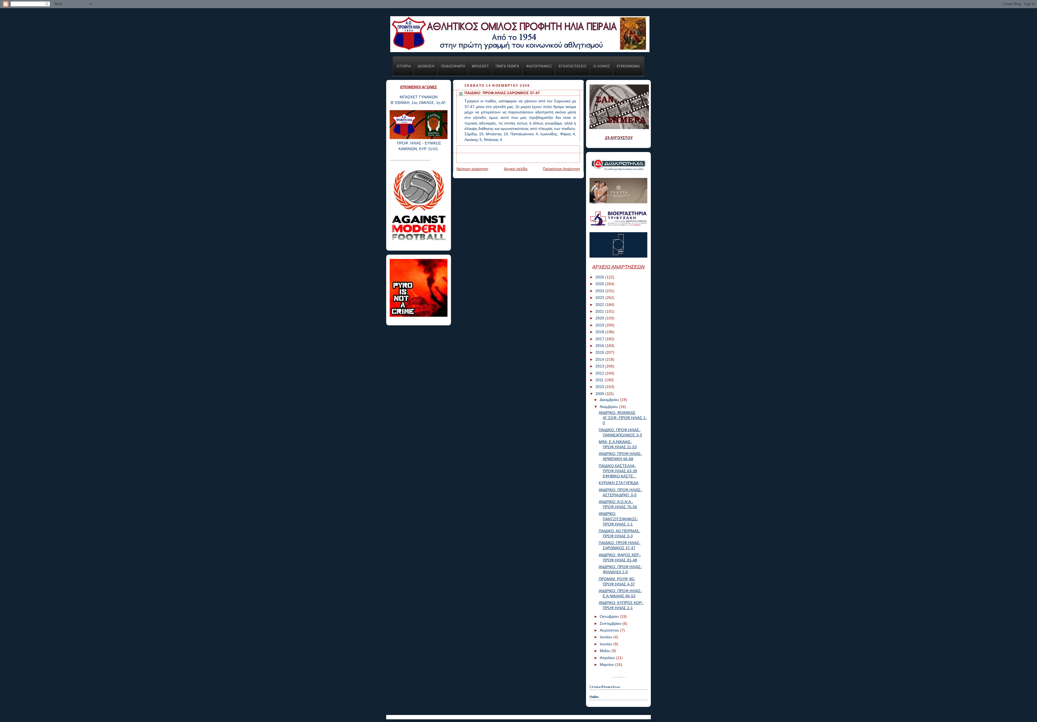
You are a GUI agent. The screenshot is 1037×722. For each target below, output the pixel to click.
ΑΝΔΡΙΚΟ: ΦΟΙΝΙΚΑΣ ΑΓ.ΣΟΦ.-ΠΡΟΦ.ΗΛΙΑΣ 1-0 (623, 418)
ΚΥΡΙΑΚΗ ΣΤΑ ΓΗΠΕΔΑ (618, 483)
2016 (600, 346)
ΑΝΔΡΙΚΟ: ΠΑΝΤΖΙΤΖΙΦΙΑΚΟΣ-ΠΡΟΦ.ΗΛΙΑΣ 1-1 (618, 519)
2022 (600, 305)
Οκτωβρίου (610, 617)
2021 (600, 311)
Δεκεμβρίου (610, 400)
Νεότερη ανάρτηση (472, 169)
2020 (600, 318)
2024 (600, 291)
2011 (600, 380)
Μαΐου (605, 651)
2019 (600, 325)
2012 (600, 373)
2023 (600, 298)
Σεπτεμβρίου (611, 624)
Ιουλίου (606, 637)
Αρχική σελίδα (515, 169)
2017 (600, 339)
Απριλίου (608, 658)
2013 (600, 366)
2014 (600, 359)
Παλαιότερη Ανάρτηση (561, 169)
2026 (600, 277)
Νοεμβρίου (609, 407)
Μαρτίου (607, 665)
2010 (600, 387)
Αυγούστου (610, 630)
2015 (600, 352)
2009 (600, 394)
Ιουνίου (606, 644)
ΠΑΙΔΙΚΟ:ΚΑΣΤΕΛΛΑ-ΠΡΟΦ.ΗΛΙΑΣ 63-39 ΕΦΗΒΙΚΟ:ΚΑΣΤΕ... (618, 471)
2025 (600, 284)
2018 (600, 332)
